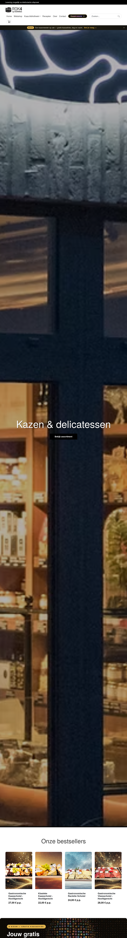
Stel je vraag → (90, 27)
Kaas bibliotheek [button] (31, 16)
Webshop (18, 16)
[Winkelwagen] (9, 21)
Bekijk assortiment (63, 436)
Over (55, 16)
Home (9, 16)
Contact (62, 16)
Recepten (46, 16)
